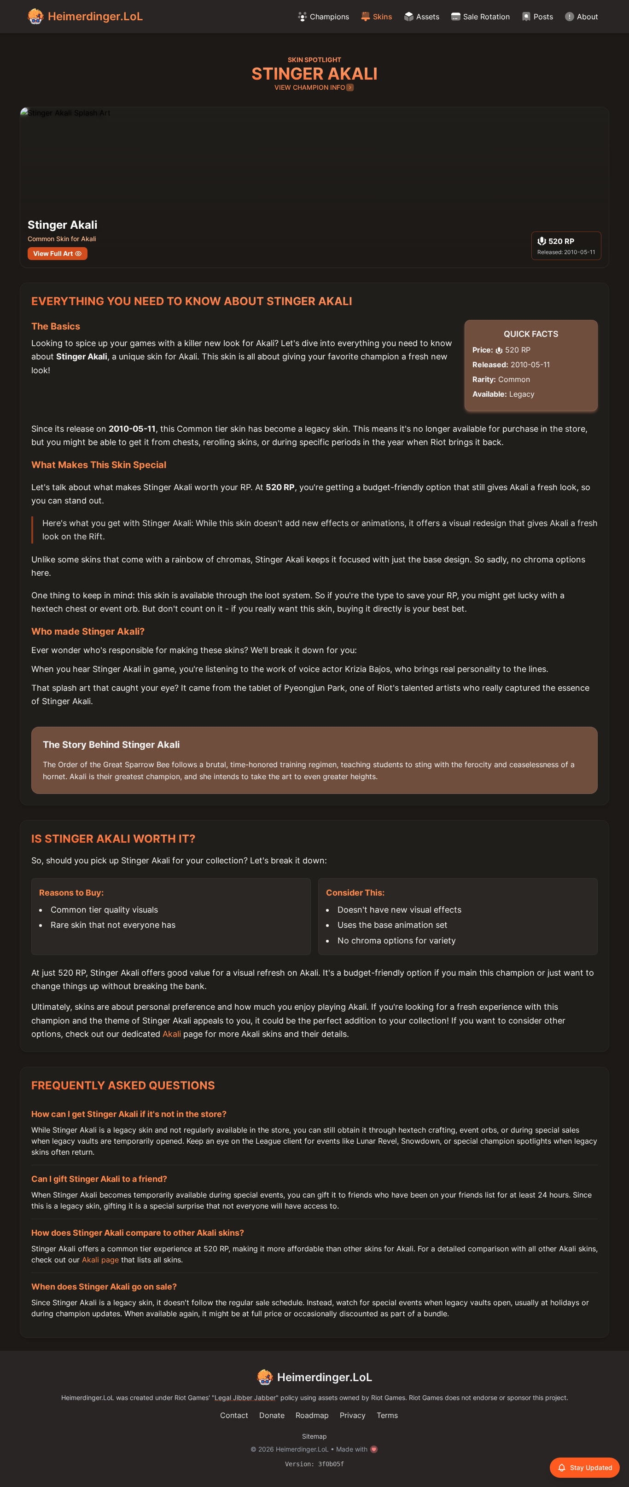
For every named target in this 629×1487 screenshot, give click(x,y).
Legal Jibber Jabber (245, 1397)
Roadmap (312, 1415)
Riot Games (192, 1397)
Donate (272, 1415)
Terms (387, 1415)
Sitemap (314, 1436)
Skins (382, 16)
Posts (543, 16)
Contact (234, 1415)
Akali (172, 1034)
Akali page (100, 1259)
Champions (329, 16)
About (587, 16)
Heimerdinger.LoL (325, 1377)
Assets (427, 16)
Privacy (353, 1415)
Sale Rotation (486, 16)
